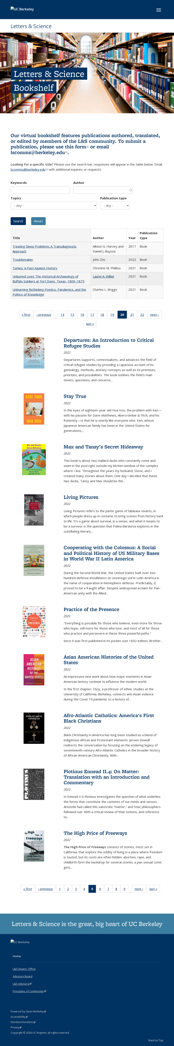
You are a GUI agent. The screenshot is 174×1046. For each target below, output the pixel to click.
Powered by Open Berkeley (28, 1011)
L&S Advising (22, 984)
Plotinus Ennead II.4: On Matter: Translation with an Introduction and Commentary (107, 777)
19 (113, 315)
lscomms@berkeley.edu (39, 152)
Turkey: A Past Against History (35, 268)
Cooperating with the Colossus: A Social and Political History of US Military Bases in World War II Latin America (111, 553)
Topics (16, 198)
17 (93, 315)
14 (63, 315)
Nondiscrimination (23, 1022)
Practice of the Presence (91, 609)
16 (83, 315)
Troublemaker (23, 259)
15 (73, 315)
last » (91, 325)
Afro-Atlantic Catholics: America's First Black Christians (109, 718)
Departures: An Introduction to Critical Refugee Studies (109, 343)
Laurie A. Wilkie (103, 276)
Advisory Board (22, 976)
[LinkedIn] (22, 949)
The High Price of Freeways (95, 833)
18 (103, 315)
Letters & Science (31, 26)
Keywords (19, 182)
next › (155, 315)
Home (17, 956)
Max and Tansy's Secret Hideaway (103, 446)
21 (133, 315)
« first (27, 315)
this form (77, 146)
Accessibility (19, 1017)
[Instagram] (31, 949)
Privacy (16, 1027)
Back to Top (156, 1040)
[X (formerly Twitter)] (14, 949)
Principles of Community (29, 991)
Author (78, 182)
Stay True (75, 396)
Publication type (113, 198)
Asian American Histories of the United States (109, 659)
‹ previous (45, 315)
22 (143, 315)
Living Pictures (81, 497)
